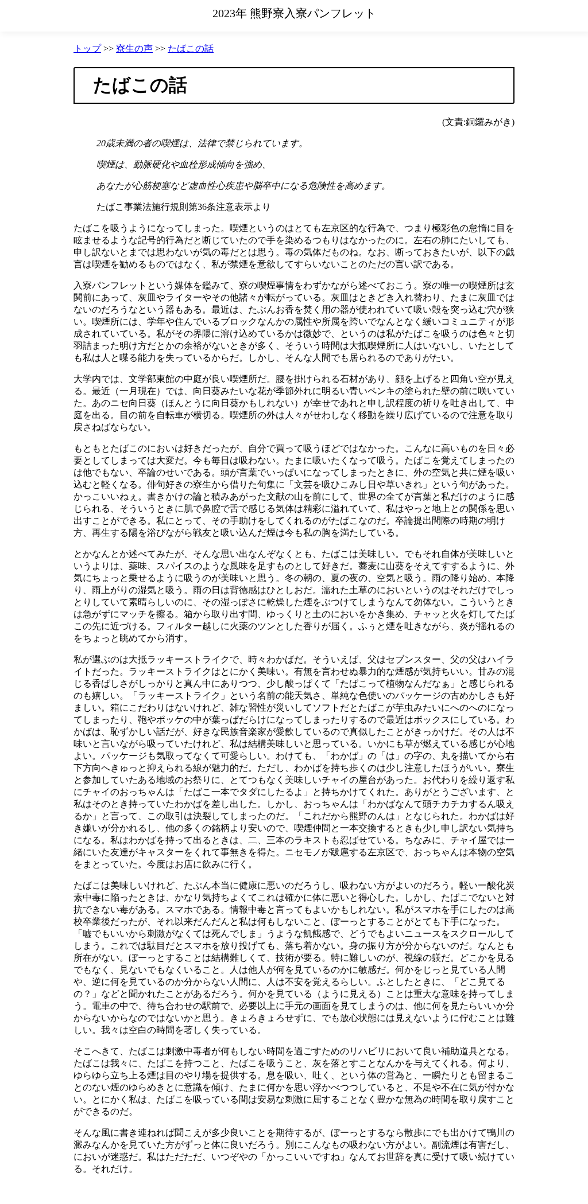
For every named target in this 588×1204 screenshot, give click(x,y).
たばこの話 (191, 48)
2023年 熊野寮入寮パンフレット (294, 13)
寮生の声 (134, 48)
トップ (87, 48)
